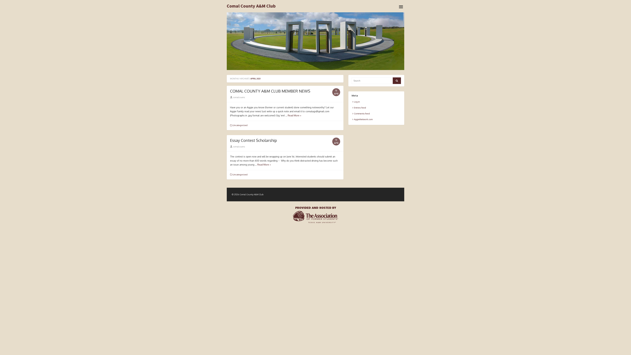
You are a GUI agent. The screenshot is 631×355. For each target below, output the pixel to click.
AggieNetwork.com (363, 119)
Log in (357, 101)
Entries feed (360, 107)
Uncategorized (240, 125)
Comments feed (362, 113)
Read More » (294, 115)
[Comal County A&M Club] (315, 41)
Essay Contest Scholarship (253, 140)
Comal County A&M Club (251, 6)
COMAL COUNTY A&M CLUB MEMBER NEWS (270, 91)
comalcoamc (238, 97)
